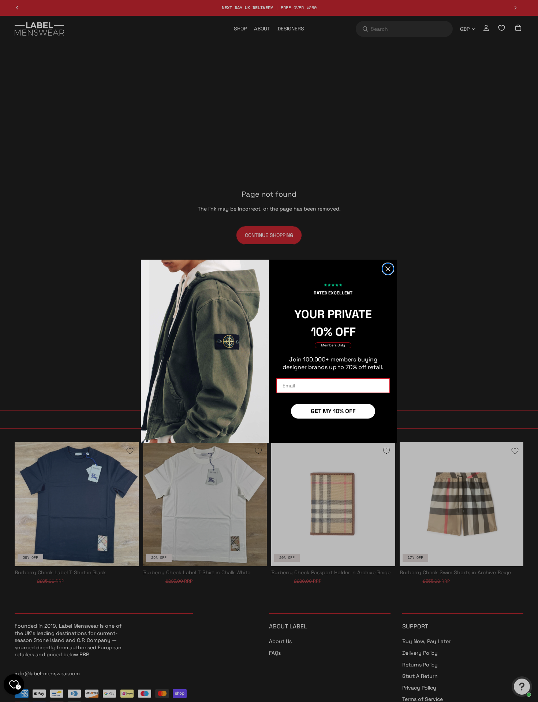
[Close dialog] (387, 268)
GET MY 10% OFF (333, 411)
